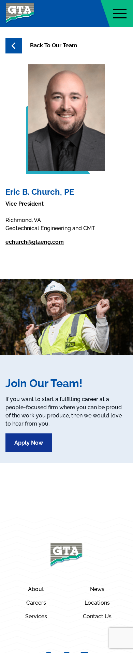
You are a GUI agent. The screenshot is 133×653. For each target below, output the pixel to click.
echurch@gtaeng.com (34, 242)
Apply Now (28, 443)
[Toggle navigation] (120, 13)
